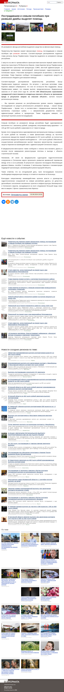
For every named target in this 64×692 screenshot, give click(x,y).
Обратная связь (8, 686)
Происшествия (38, 9)
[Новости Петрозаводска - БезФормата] (10, 2)
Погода (29, 9)
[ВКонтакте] (4, 202)
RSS (16, 690)
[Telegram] (12, 202)
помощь (40, 51)
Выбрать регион (8, 688)
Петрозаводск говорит (19, 195)
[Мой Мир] (17, 202)
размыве (16, 53)
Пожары (48, 9)
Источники (21, 9)
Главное (7, 9)
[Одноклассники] (8, 202)
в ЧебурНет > (8, 11)
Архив (14, 9)
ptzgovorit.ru (7, 42)
